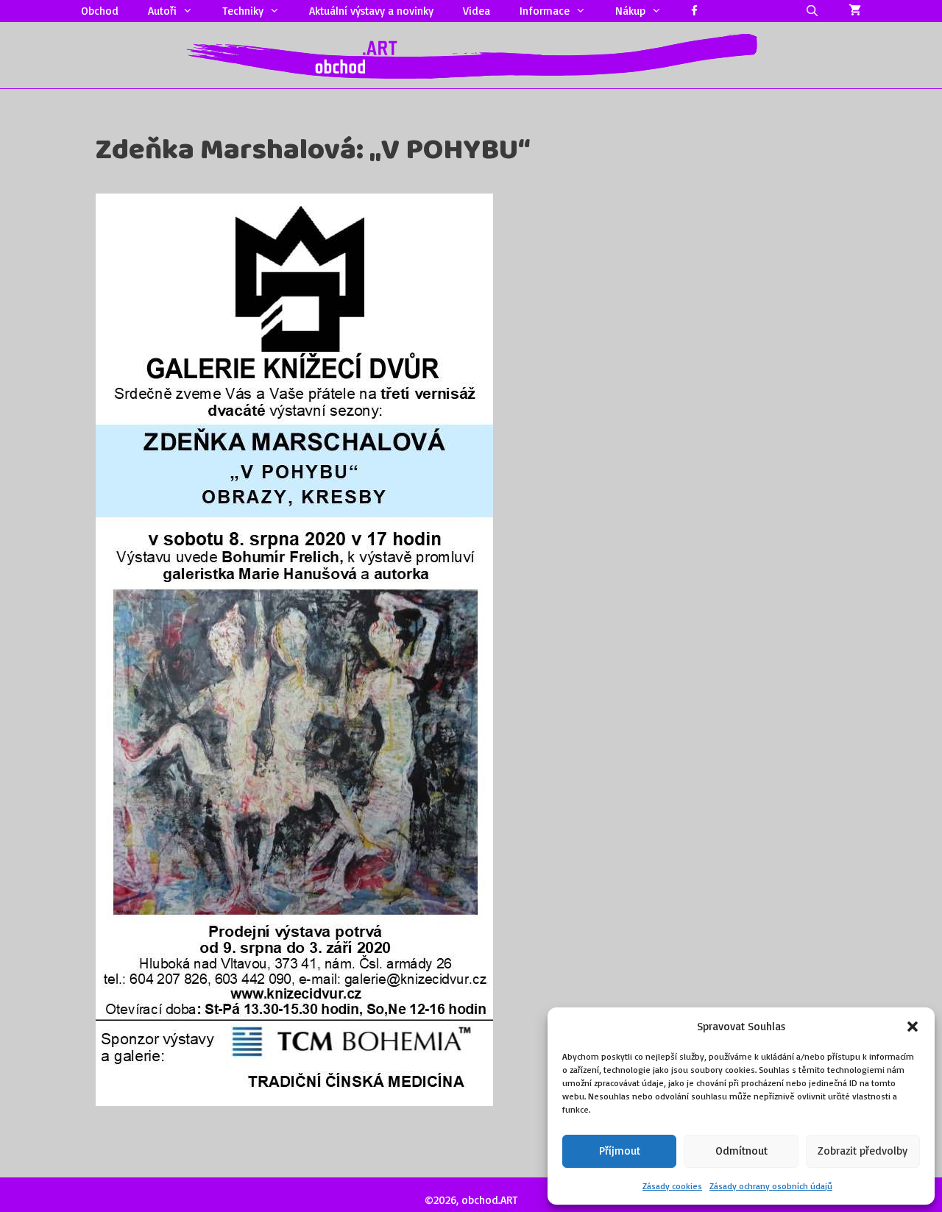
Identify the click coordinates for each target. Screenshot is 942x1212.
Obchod (99, 11)
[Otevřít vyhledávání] (812, 11)
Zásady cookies (672, 1185)
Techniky (242, 11)
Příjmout (619, 1151)
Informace (545, 11)
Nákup (630, 11)
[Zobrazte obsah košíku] (855, 11)
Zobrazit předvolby (862, 1151)
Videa (476, 11)
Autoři (162, 11)
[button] (912, 1026)
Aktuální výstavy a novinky (371, 11)
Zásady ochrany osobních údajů (770, 1185)
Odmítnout (741, 1151)
